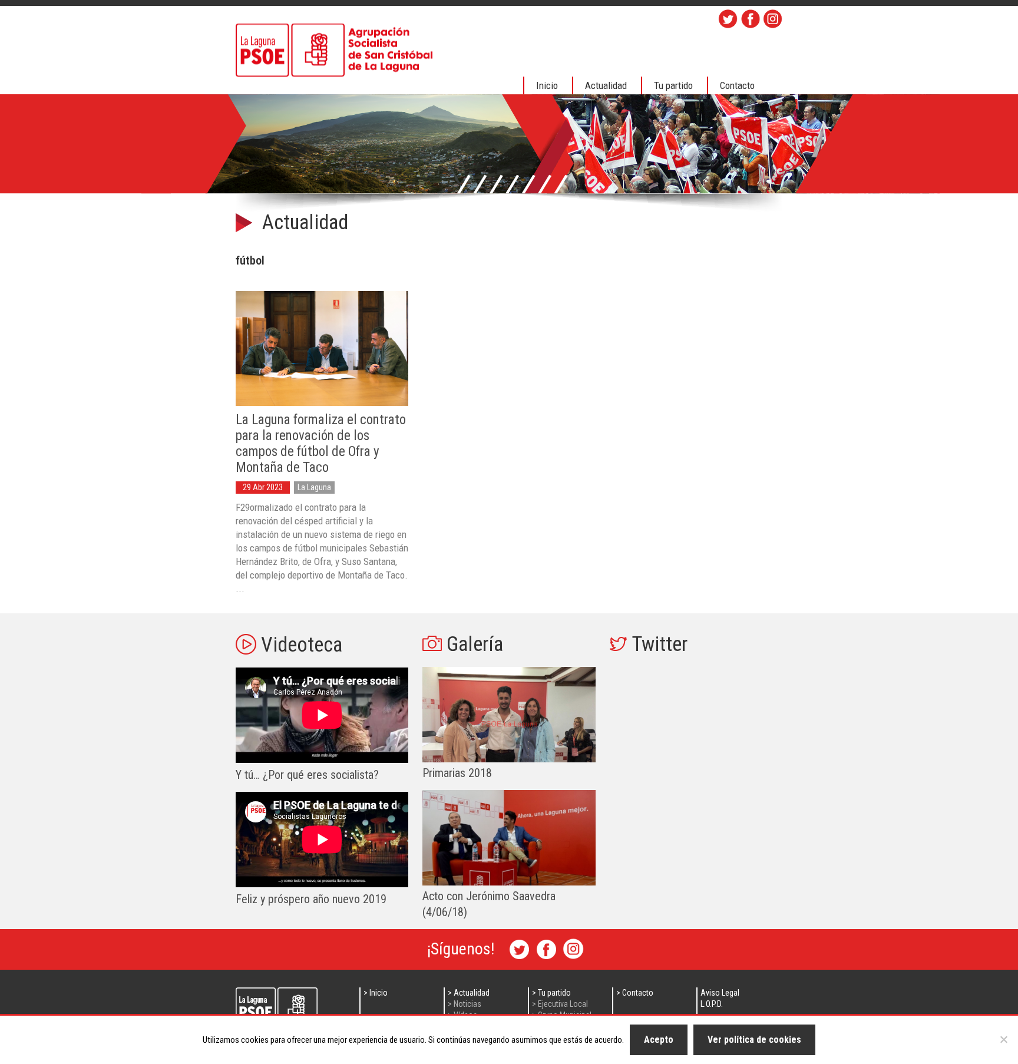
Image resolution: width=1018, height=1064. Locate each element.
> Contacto (634, 992)
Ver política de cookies (754, 1039)
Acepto (658, 1039)
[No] (1003, 1039)
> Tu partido (551, 992)
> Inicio (375, 992)
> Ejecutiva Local (560, 1004)
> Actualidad (469, 992)
